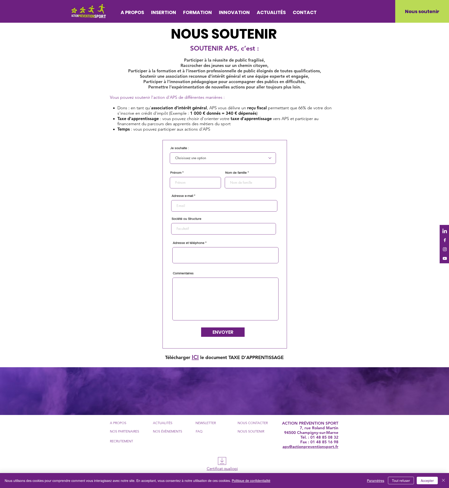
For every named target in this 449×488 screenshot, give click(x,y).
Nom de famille (236, 172)
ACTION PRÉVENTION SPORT (310, 423)
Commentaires (183, 273)
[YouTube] (444, 258)
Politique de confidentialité (251, 480)
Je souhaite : (179, 148)
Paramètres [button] (375, 480)
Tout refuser (401, 480)
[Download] (222, 461)
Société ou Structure (186, 218)
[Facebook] (444, 240)
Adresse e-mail (182, 195)
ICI (195, 357)
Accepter (427, 480)
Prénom (175, 172)
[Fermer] (443, 480)
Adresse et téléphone (188, 242)
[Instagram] (444, 249)
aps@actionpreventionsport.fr (310, 446)
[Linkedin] (444, 231)
